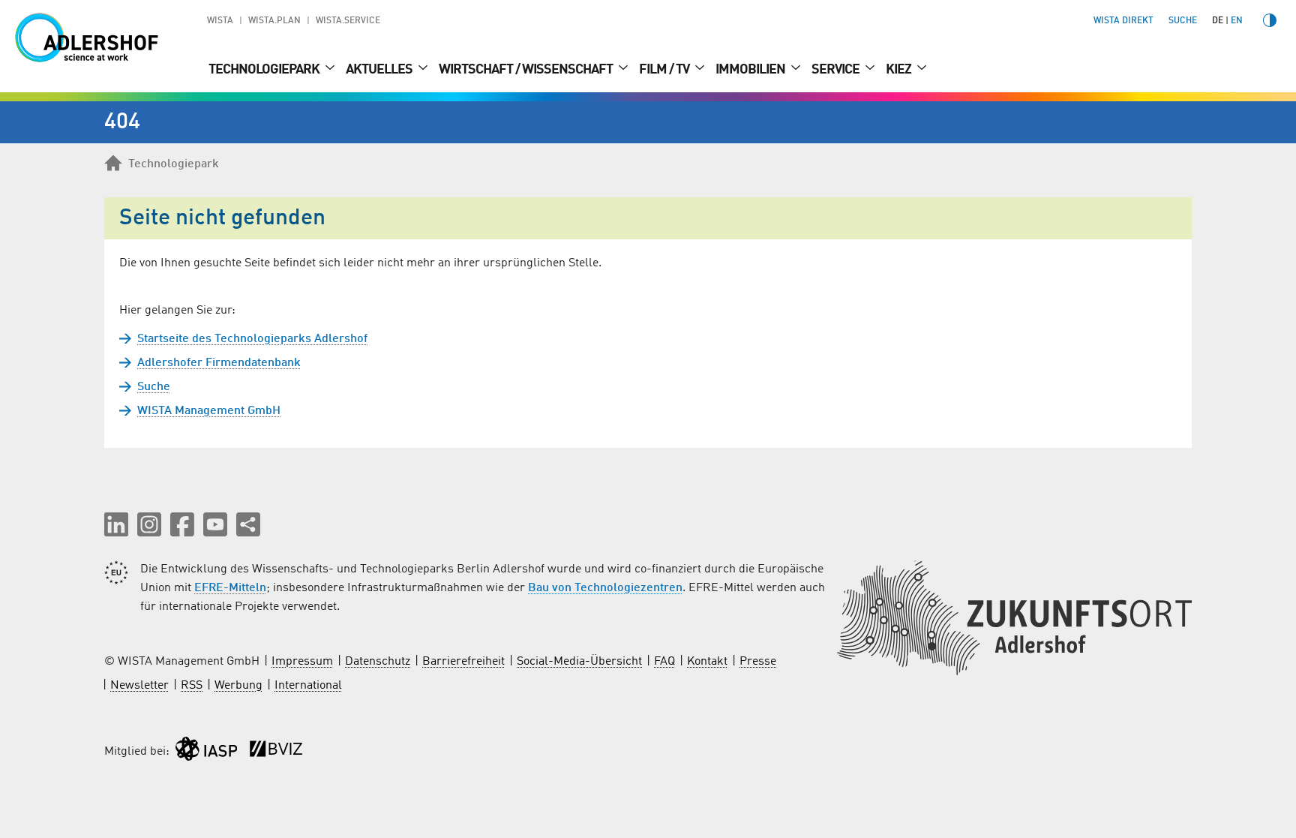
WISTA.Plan (274, 21)
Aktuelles (380, 70)
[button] (116, 524)
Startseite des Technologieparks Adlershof (252, 339)
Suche (153, 387)
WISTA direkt (1124, 21)
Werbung (238, 686)
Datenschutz (377, 662)
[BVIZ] (276, 752)
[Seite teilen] (248, 524)
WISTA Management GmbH (208, 411)
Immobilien (752, 70)
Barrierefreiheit (463, 662)
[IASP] (206, 752)
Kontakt (707, 662)
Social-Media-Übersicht (579, 662)
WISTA (220, 21)
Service (837, 70)
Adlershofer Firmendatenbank (219, 363)
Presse (758, 662)
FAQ (664, 662)
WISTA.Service (348, 21)
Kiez (900, 70)
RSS (191, 686)
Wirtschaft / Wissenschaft (527, 70)
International (308, 686)
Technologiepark (265, 70)
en (1237, 21)
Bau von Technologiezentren (605, 588)
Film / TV (665, 70)
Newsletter (139, 686)
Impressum (302, 662)
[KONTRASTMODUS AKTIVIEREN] (1269, 20)
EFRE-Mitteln (230, 588)
